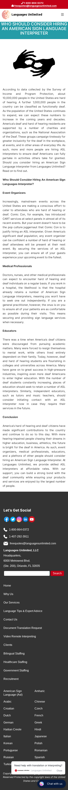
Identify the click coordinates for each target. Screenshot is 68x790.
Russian (8, 757)
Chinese (40, 701)
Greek (38, 722)
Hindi (38, 729)
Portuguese (10, 750)
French (39, 715)
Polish (38, 743)
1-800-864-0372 (19, 529)
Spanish (40, 757)
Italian (7, 736)
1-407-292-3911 (19, 536)
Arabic (7, 701)
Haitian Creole (12, 729)
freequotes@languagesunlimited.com (35, 5)
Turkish (8, 764)
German (8, 722)
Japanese (41, 736)
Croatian (8, 708)
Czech (39, 708)
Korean (8, 743)
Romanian (41, 750)
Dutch (7, 715)
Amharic (40, 691)
